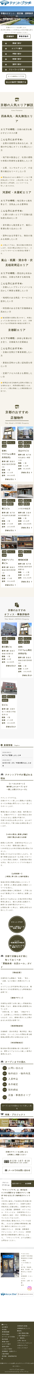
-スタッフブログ (22, 1348)
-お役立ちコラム (22, 1345)
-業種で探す (5, 1341)
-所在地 (4, 1329)
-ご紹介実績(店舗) (23, 1333)
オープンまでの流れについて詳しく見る (17, 1107)
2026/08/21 (11, 754)
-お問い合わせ (21, 1340)
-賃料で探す (5, 1346)
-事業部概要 (5, 1332)
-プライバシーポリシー (24, 1343)
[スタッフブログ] (17, 1137)
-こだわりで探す (7, 1349)
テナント (11, 442)
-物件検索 (5, 1339)
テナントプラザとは (6, 1184)
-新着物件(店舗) (22, 1326)
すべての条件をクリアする (16, 76)
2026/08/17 (16, 763)
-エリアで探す (6, 1344)
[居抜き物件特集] (17, 1147)
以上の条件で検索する (16, 82)
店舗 (4, 446)
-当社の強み (5, 1334)
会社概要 (28, 1183)
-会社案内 (5, 1327)
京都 (4, 442)
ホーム (5, 1324)
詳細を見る (9, 479)
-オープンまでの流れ (8, 1336)
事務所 (26, 446)
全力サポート (17, 1183)
